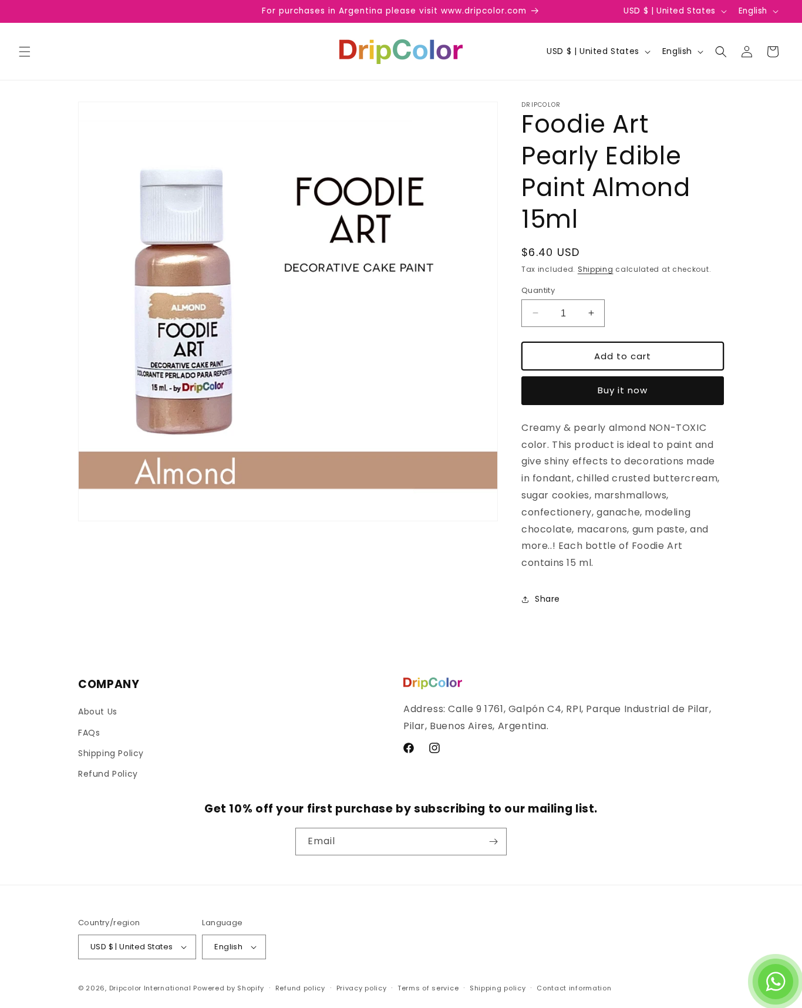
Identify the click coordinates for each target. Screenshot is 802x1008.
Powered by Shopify (228, 988)
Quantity (538, 289)
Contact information (574, 988)
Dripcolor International (150, 988)
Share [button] (547, 599)
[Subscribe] (493, 841)
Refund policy (300, 988)
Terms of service (428, 988)
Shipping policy (498, 988)
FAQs (89, 733)
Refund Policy (108, 774)
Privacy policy (361, 988)
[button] (25, 52)
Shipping (596, 269)
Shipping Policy (111, 753)
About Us (97, 711)
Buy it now (623, 390)
